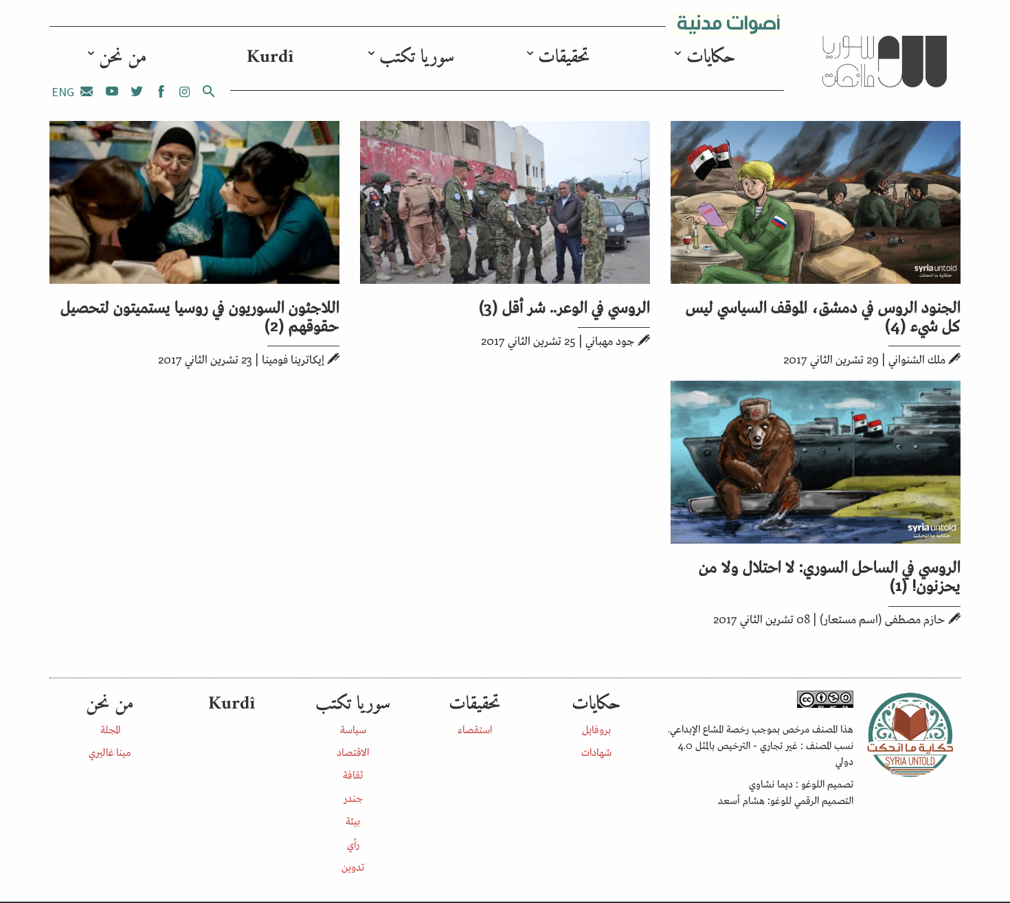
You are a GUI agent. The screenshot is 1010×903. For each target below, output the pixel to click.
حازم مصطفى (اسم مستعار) (882, 618)
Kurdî (270, 57)
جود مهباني (610, 340)
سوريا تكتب (416, 57)
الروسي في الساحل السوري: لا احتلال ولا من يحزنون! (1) (830, 574)
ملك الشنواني (916, 358)
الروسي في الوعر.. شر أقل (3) (564, 305)
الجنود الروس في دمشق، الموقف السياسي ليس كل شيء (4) (823, 314)
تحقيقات (564, 57)
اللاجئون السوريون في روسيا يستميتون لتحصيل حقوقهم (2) (199, 314)
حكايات (710, 57)
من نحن (123, 57)
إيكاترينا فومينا (293, 358)
